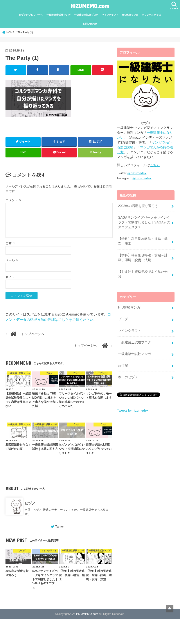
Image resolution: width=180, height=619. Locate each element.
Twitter (59, 526)
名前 (10, 243)
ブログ (123, 319)
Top (169, 608)
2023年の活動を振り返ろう (138, 206)
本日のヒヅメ (128, 377)
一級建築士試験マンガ (59, 14)
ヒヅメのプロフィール (31, 14)
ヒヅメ (30, 503)
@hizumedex (136, 173)
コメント (13, 200)
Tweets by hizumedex (132, 410)
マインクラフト (110, 14)
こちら (155, 165)
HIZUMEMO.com (90, 5)
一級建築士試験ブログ (86, 14)
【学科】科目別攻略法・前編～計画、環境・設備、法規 (142, 257)
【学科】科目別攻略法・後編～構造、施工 (142, 241)
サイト (10, 277)
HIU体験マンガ (130, 14)
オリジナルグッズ (151, 14)
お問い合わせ (90, 23)
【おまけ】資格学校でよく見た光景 (142, 274)
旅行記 (123, 365)
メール (12, 260)
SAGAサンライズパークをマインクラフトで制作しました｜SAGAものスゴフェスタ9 (144, 222)
